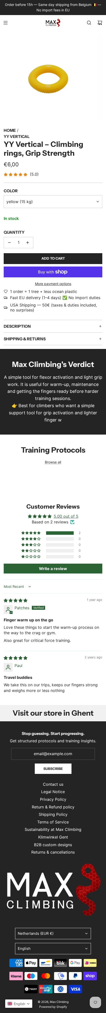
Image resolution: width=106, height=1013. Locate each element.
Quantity (14, 232)
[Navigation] (5, 22)
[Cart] (99, 22)
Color (11, 190)
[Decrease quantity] (9, 242)
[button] (31, 533)
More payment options (53, 284)
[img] (15, 600)
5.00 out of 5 (66, 516)
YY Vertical (17, 136)
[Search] (89, 22)
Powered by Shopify (53, 1007)
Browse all (53, 462)
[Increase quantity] (27, 242)
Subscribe (53, 768)
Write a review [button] (53, 568)
